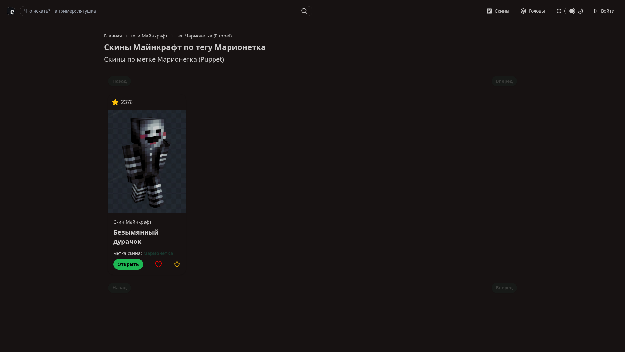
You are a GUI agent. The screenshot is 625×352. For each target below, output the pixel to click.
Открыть (128, 264)
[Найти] (304, 11)
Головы (537, 11)
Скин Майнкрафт (132, 222)
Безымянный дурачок (136, 237)
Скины (502, 11)
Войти (608, 11)
